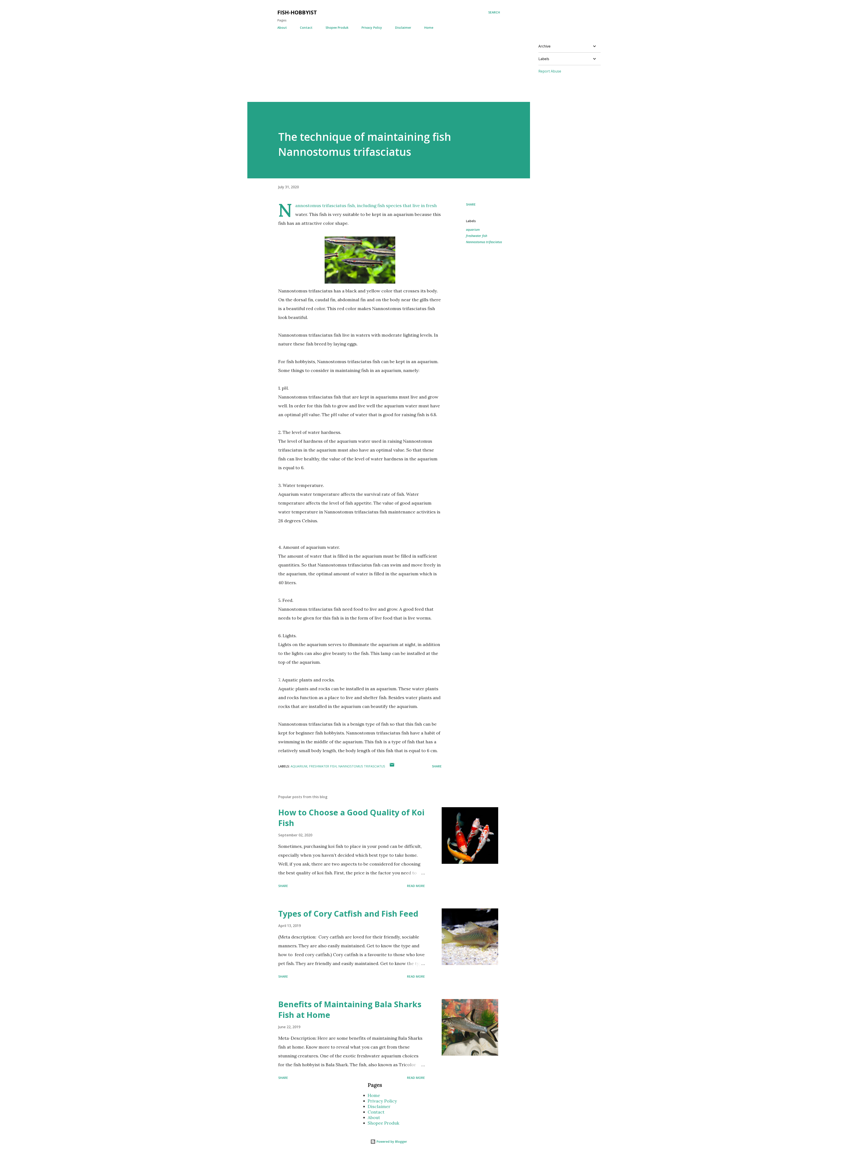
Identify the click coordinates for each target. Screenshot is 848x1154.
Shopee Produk (337, 27)
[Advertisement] (379, 71)
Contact (306, 27)
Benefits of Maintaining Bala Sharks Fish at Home (349, 1009)
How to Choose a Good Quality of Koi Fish (351, 817)
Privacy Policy (372, 27)
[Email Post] (392, 766)
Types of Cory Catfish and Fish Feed (348, 913)
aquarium (473, 229)
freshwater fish (476, 236)
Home (428, 27)
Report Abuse (549, 71)
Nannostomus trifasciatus (484, 242)
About (282, 27)
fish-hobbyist (297, 12)
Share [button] (471, 204)
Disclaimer (403, 27)
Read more (416, 886)
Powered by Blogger (391, 1141)
